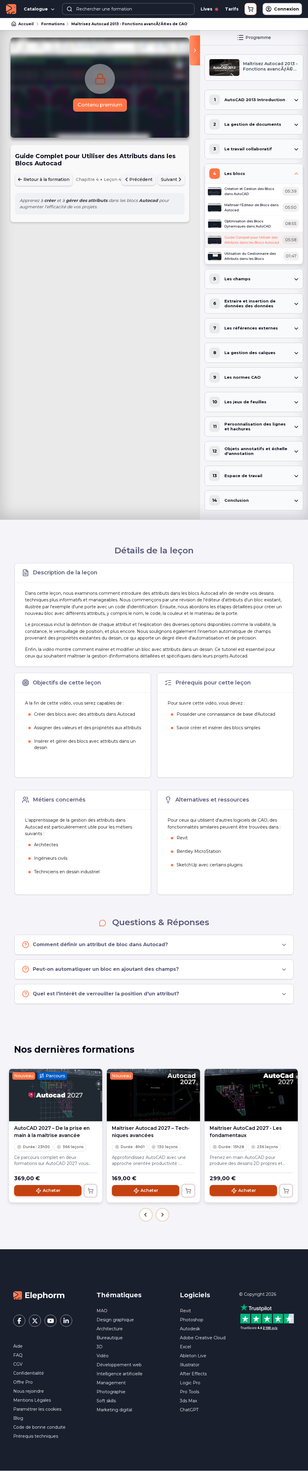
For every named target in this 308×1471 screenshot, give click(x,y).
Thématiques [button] (119, 1295)
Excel (185, 1346)
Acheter (51, 1190)
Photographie (111, 1391)
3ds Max (188, 1400)
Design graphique (115, 1319)
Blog (18, 1418)
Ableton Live (193, 1355)
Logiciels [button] (195, 1295)
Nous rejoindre (28, 1391)
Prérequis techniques (35, 1436)
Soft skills (106, 1400)
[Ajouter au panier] (90, 1190)
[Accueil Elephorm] (38, 1295)
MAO (102, 1310)
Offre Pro (23, 1382)
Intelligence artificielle (120, 1373)
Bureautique (110, 1337)
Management (111, 1382)
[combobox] (128, 9)
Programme (258, 37)
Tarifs (232, 9)
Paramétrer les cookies (37, 1409)
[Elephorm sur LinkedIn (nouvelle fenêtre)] (66, 1321)
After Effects (193, 1373)
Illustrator (189, 1364)
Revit (185, 1310)
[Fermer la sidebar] (194, 50)
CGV (18, 1364)
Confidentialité (28, 1373)
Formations (53, 24)
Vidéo (103, 1355)
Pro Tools (189, 1391)
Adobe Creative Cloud (203, 1337)
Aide (18, 1346)
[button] (146, 1215)
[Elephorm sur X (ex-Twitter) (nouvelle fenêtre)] (35, 1321)
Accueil (26, 24)
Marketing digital (114, 1409)
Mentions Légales (32, 1400)
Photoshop (191, 1319)
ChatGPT (189, 1409)
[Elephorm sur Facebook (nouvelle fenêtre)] (19, 1321)
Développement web (119, 1364)
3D (100, 1346)
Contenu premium (100, 105)
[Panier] (251, 9)
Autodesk (190, 1328)
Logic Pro (190, 1382)
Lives (207, 9)
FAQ (18, 1355)
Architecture (110, 1328)
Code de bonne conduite (39, 1427)
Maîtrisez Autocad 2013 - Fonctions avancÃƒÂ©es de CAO (129, 24)
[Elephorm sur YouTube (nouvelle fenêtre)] (51, 1321)
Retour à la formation (45, 179)
